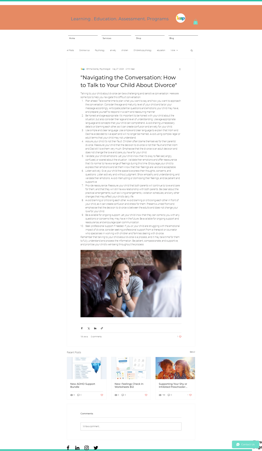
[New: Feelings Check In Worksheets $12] (131, 368)
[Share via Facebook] (82, 328)
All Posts (70, 50)
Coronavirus (84, 50)
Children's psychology (143, 50)
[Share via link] (102, 328)
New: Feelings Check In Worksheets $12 (129, 385)
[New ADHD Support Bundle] (86, 368)
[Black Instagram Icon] (87, 448)
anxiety (113, 50)
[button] (195, 22)
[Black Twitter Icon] (96, 448)
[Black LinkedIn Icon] (77, 448)
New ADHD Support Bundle (82, 385)
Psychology (100, 50)
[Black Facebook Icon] (68, 448)
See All (192, 352)
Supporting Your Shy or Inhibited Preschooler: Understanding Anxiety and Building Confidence (174, 385)
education (161, 50)
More (173, 50)
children (124, 50)
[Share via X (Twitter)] (88, 328)
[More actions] (179, 69)
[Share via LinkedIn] (95, 328)
